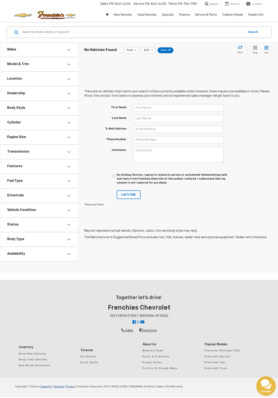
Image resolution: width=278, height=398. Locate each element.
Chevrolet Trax (214, 362)
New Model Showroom (34, 365)
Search (253, 32)
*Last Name (118, 118)
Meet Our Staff (153, 350)
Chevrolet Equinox (217, 356)
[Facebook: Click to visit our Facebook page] (134, 322)
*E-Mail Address (115, 129)
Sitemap (59, 386)
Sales (129, 330)
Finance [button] (184, 14)
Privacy (70, 386)
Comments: (119, 150)
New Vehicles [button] (123, 14)
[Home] (107, 15)
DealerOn (46, 386)
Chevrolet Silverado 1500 (222, 350)
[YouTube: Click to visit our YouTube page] (142, 322)
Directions (149, 330)
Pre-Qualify (88, 356)
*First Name (118, 107)
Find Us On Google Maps (160, 368)
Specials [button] (168, 14)
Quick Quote (89, 362)
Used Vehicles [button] (147, 14)
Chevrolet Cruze (215, 368)
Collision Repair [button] (232, 14)
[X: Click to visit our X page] (138, 322)
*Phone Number (116, 139)
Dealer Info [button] (255, 14)
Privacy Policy (152, 362)
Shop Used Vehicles (33, 359)
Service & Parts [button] (206, 14)
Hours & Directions (156, 356)
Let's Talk (128, 194)
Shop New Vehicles (32, 353)
